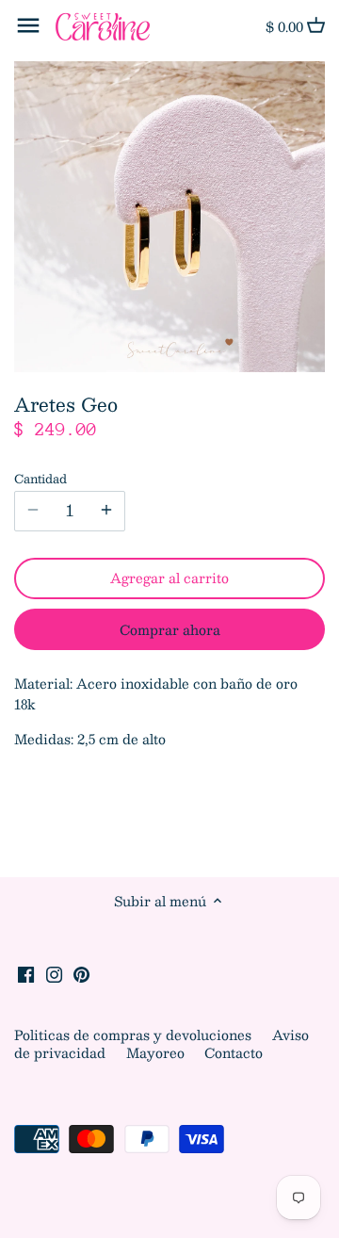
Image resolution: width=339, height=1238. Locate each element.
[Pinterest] (81, 973)
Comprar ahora (170, 629)
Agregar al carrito (169, 577)
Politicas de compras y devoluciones (134, 1034)
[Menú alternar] (28, 25)
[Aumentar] (106, 510)
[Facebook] (26, 973)
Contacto (233, 1052)
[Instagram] (54, 973)
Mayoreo (157, 1052)
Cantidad (40, 478)
